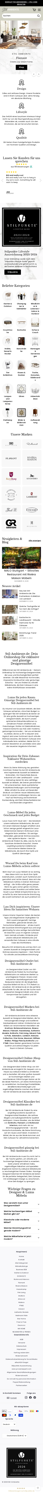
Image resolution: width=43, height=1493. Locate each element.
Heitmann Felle (22, 1315)
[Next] (39, 74)
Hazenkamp (21, 1289)
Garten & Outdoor (21, 1273)
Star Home (21, 1319)
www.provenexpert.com (21, 1369)
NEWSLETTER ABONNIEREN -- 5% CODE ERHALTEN (21, 3)
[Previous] (34, 74)
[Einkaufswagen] (34, 9)
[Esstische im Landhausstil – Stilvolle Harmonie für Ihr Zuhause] (10, 620)
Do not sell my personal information (21, 1379)
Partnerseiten (21, 1385)
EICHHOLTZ (21, 1276)
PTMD (21, 1305)
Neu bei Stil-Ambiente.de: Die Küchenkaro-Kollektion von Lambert (29, 595)
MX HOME (21, 1328)
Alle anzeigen (35, 540)
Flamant (21, 1283)
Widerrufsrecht (21, 1356)
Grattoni (21, 1296)
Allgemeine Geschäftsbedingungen (21, 1372)
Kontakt (21, 1260)
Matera (21, 1302)
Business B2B (21, 1269)
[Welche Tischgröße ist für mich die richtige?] (10, 609)
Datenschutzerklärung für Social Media (21, 1359)
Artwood (21, 1299)
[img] (21, 164)
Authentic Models (21, 1312)
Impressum (21, 1349)
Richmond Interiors (21, 1279)
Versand (21, 1343)
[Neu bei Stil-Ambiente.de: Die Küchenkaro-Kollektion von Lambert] (10, 594)
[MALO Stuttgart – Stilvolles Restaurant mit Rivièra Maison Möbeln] (21, 558)
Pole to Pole (21, 1322)
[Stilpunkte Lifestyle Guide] (21, 1477)
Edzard (21, 1309)
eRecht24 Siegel (21, 1362)
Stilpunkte (13, 272)
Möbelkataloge (21, 1266)
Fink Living (21, 1292)
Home (21, 1256)
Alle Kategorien (21, 1263)
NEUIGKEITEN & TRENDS (21, 1332)
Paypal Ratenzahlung (21, 1382)
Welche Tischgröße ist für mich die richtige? (29, 607)
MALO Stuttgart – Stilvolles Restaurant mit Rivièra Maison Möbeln (21, 574)
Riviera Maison (21, 1286)
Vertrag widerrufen (21, 1352)
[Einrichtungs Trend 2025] (10, 636)
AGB (21, 1339)
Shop (21, 67)
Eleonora (21, 1325)
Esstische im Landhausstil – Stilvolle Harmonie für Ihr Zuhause (29, 621)
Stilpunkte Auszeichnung (21, 1366)
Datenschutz (21, 1346)
